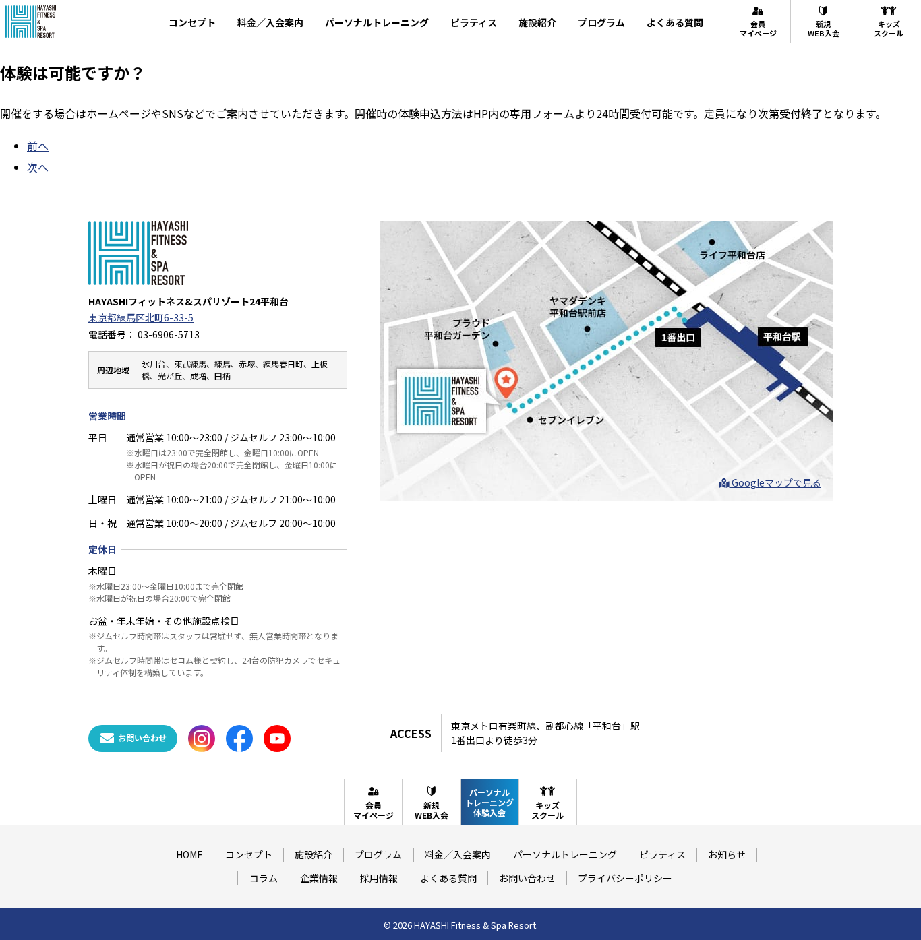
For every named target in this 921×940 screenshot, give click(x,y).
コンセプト (192, 22)
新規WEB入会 (823, 28)
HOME (189, 854)
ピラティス (473, 22)
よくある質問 (675, 22)
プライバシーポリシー (625, 878)
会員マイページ (758, 28)
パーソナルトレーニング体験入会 (489, 802)
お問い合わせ (527, 878)
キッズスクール (888, 28)
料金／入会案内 (270, 22)
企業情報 (319, 878)
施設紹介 (537, 22)
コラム (263, 878)
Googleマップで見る (775, 482)
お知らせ (727, 854)
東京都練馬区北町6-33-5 (141, 317)
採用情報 (379, 878)
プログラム (601, 22)
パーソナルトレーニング (377, 22)
